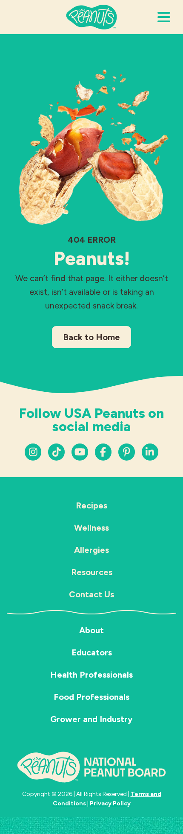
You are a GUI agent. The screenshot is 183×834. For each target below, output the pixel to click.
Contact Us (91, 594)
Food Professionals (91, 697)
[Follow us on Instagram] (33, 451)
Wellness (91, 528)
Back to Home (91, 337)
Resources (91, 572)
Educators (91, 652)
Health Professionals (91, 675)
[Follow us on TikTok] (56, 451)
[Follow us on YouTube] (79, 451)
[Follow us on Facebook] (103, 451)
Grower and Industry (91, 719)
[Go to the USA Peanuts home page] (91, 16)
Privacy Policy (110, 803)
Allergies (91, 550)
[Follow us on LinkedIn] (126, 451)
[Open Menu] (163, 17)
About (91, 630)
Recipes (91, 505)
